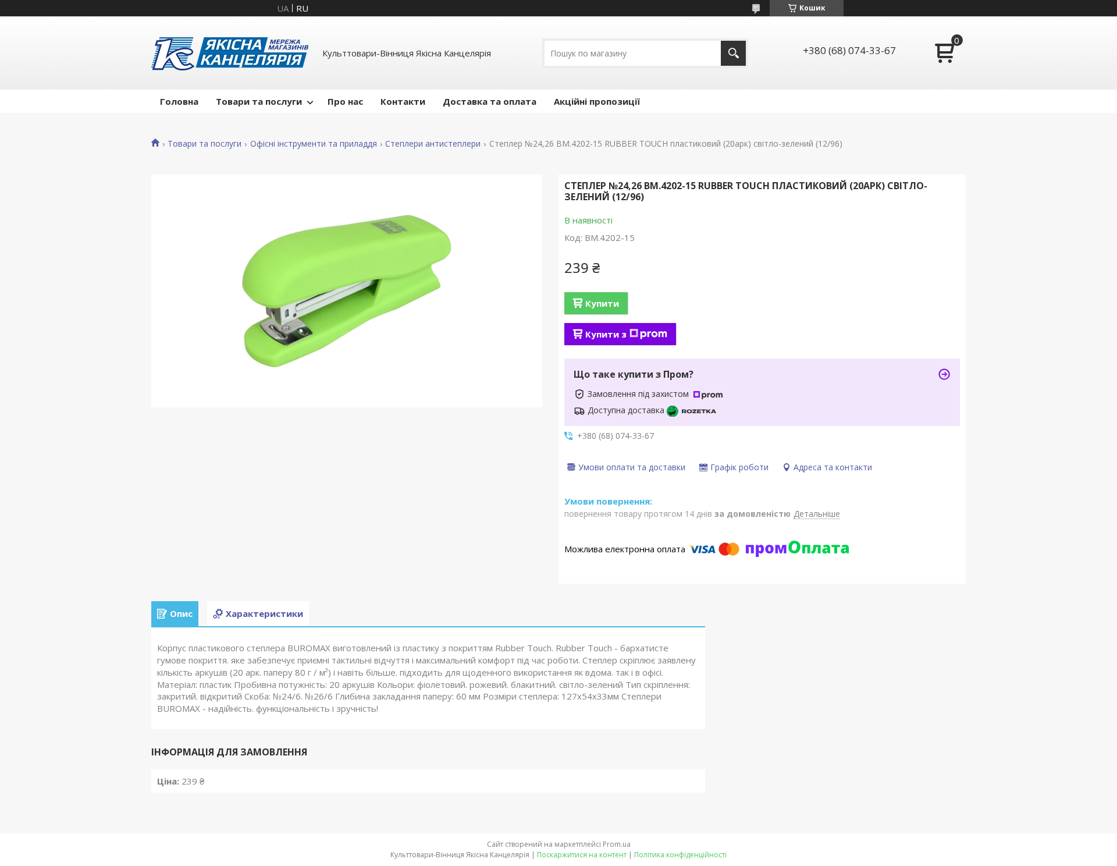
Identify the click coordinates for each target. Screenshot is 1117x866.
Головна (179, 101)
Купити (602, 303)
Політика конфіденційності (680, 855)
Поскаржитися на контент (582, 855)
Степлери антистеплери (433, 144)
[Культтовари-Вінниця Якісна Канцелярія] (229, 53)
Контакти (402, 101)
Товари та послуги (259, 101)
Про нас (345, 101)
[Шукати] (733, 53)
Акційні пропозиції (597, 101)
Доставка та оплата (489, 101)
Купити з (606, 334)
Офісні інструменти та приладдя (313, 144)
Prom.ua (617, 844)
